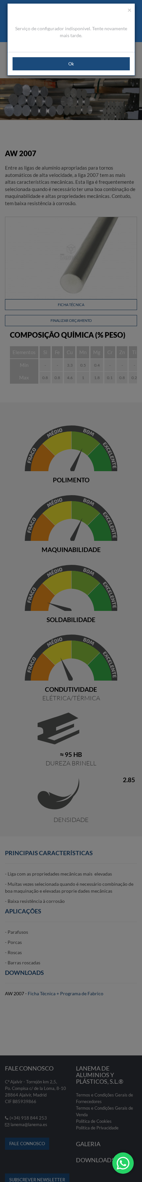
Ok (71, 63)
